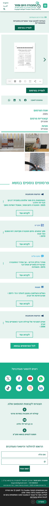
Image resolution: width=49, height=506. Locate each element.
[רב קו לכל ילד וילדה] (24, 420)
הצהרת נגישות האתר (21, 485)
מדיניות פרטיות (8, 485)
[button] (45, 6)
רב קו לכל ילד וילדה (25, 424)
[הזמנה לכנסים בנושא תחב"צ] (24, 430)
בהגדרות (33, 497)
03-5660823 (33, 483)
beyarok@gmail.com (19, 483)
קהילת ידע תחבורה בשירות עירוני (24, 413)
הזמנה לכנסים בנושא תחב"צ (24, 434)
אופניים (44, 121)
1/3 (9, 81)
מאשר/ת (41, 502)
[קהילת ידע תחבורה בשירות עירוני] (24, 409)
